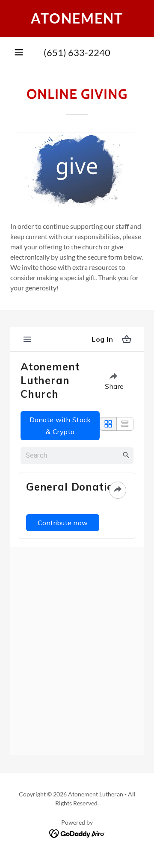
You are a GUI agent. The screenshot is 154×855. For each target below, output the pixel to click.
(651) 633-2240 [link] (77, 52)
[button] (18, 52)
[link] (77, 18)
